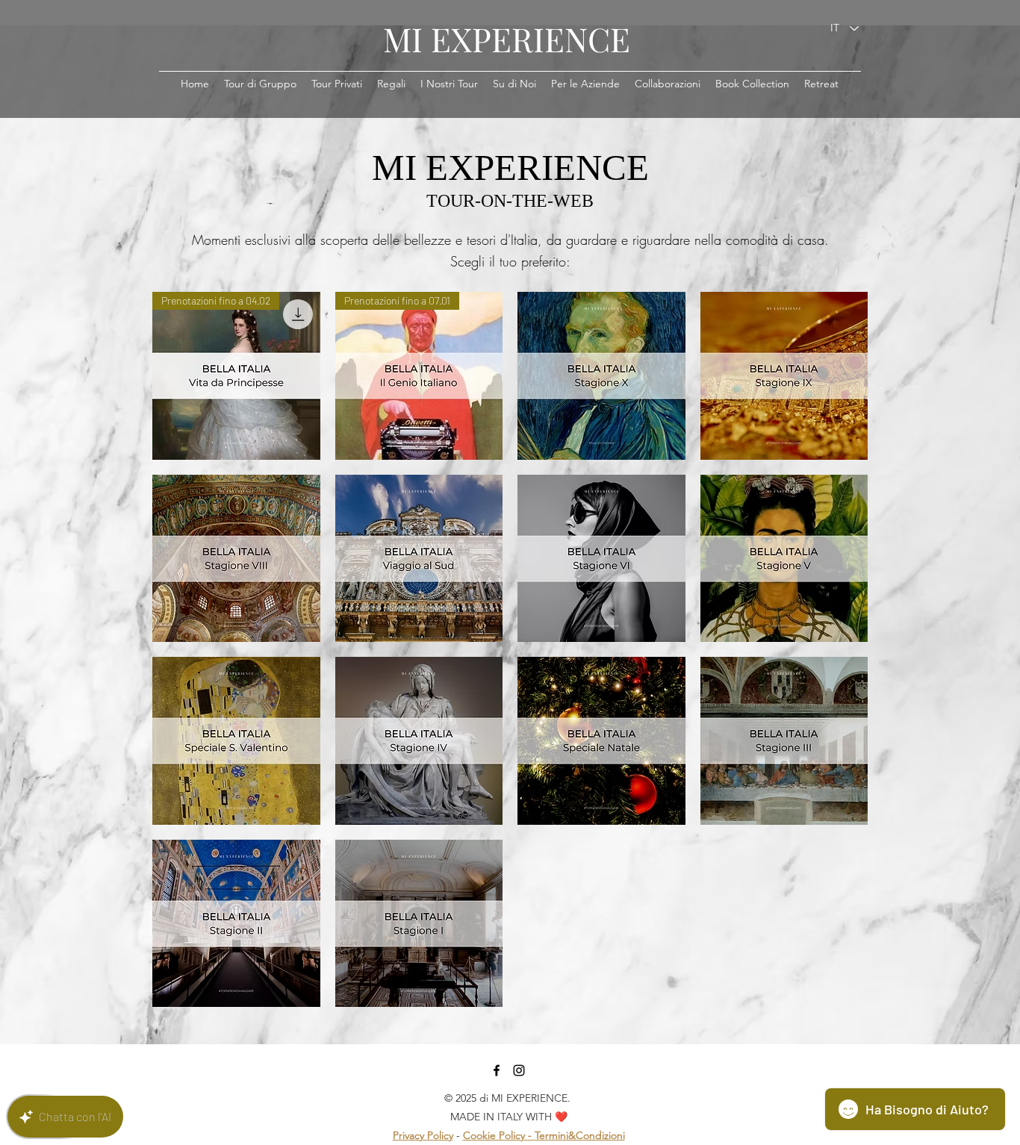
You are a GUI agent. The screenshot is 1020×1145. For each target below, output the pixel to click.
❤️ (561, 1116)
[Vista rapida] (601, 376)
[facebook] (496, 1070)
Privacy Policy (423, 1135)
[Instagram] (518, 1070)
